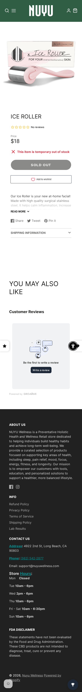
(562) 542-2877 (31, 558)
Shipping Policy (20, 522)
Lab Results (17, 528)
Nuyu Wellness (32, 675)
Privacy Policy (19, 510)
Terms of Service (21, 516)
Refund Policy (19, 504)
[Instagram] (18, 487)
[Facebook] (11, 487)
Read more (18, 211)
